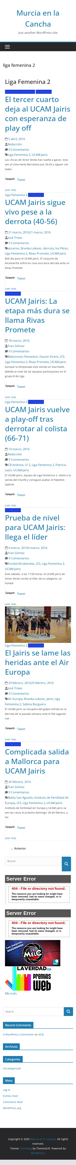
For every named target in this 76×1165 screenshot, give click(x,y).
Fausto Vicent (48, 357)
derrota (48, 248)
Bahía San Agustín (20, 798)
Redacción (15, 144)
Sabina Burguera (34, 704)
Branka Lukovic (31, 248)
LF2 (62, 357)
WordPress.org (12, 1108)
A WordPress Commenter (18, 1034)
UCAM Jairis (44, 92)
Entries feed (10, 1096)
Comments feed (13, 1102)
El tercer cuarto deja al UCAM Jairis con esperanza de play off (37, 113)
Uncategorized (12, 1068)
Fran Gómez (16, 346)
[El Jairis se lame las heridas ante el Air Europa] (38, 609)
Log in (6, 1090)
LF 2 (27, 465)
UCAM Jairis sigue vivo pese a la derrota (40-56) (35, 211)
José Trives (15, 238)
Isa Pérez (61, 248)
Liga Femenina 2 (19, 155)
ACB (41, 1034)
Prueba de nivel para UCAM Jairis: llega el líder (35, 527)
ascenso (13, 248)
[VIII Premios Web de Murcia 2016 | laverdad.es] (28, 969)
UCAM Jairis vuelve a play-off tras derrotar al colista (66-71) (37, 423)
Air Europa (15, 699)
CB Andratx (15, 465)
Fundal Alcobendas (21, 564)
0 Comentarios (18, 150)
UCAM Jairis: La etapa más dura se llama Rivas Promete (37, 315)
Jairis (49, 699)
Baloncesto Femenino (20, 92)
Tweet (21, 180)
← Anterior (18, 848)
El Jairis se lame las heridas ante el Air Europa (37, 662)
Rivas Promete (39, 253)
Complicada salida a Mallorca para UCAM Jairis (37, 761)
